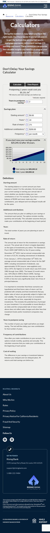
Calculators (19, 16)
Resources (9, 16)
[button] (25, 109)
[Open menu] (45, 6)
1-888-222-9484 (13, 473)
